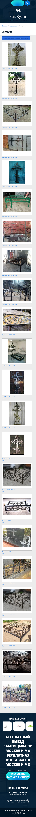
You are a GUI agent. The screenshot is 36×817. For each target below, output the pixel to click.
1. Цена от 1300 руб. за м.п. (9, 68)
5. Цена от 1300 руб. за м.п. (9, 186)
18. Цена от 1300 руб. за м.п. (8, 583)
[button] (17, 3)
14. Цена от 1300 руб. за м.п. (8, 459)
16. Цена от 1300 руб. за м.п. (8, 521)
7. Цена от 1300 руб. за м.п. (9, 245)
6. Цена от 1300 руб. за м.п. (9, 216)
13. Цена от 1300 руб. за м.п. (8, 428)
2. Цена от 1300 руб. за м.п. (9, 98)
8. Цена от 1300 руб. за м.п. (9, 275)
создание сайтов (21, 810)
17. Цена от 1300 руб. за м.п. (8, 552)
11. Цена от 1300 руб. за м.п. (8, 366)
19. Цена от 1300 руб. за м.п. (8, 614)
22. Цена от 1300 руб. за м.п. (8, 708)
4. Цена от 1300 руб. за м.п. (9, 157)
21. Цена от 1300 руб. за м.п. (8, 677)
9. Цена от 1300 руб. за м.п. (9, 304)
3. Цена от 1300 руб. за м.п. (9, 127)
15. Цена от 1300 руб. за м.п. (8, 490)
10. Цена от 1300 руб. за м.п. (8, 335)
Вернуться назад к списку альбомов (16, 38)
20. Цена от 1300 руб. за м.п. (8, 646)
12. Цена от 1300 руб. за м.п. (8, 397)
